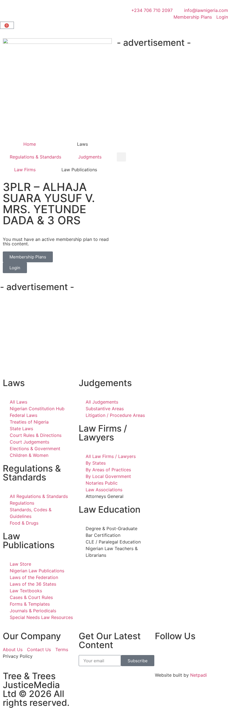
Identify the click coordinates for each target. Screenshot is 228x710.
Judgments (89, 157)
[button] (121, 157)
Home (29, 144)
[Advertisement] (172, 91)
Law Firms (25, 169)
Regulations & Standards (35, 157)
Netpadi (198, 675)
